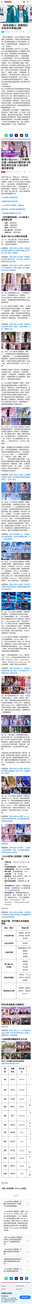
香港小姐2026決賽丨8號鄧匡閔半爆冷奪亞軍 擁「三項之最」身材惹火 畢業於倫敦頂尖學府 (16, 259)
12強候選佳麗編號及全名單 (11, 213)
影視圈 (3, 171)
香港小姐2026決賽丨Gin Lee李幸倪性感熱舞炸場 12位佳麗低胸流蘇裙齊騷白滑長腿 (15, 819)
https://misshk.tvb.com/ (10, 1063)
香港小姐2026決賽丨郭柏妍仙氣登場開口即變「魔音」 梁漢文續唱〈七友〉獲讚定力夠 (16, 326)
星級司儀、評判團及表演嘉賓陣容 (13, 209)
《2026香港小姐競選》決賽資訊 (12, 205)
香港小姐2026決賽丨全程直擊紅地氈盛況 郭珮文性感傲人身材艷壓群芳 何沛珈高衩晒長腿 (16, 915)
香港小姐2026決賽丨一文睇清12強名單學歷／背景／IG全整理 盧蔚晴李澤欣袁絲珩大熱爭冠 (15, 850)
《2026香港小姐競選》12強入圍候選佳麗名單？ (13, 1270)
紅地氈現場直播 (13, 890)
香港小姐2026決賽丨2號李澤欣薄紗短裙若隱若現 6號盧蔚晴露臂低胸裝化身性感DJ (15, 587)
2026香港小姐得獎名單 (9, 197)
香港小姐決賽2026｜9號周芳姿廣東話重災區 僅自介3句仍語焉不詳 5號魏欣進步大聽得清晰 (15, 671)
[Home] (8, 2)
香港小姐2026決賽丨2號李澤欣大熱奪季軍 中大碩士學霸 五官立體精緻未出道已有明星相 (15, 268)
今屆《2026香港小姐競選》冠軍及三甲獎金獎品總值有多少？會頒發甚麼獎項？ (13, 1241)
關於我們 (3, 1289)
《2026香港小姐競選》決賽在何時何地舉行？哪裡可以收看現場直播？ (13, 1204)
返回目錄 (4, 844)
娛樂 (3, 31)
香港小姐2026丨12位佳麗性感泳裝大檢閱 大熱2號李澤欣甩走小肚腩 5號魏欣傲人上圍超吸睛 (16, 1033)
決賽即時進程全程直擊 (9, 201)
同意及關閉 (25, 1297)
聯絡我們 (3, 1286)
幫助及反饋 (19, 1289)
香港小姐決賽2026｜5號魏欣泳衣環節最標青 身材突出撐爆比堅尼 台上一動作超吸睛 (15, 536)
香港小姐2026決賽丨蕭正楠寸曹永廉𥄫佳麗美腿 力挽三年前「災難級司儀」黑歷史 (16, 771)
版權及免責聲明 (20, 1286)
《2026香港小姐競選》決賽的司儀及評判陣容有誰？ (13, 1252)
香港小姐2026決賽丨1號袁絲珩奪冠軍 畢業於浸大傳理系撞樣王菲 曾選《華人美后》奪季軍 (15, 250)
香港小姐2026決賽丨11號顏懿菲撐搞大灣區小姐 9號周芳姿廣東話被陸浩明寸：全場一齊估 (15, 477)
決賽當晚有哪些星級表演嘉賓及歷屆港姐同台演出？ (12, 1261)
